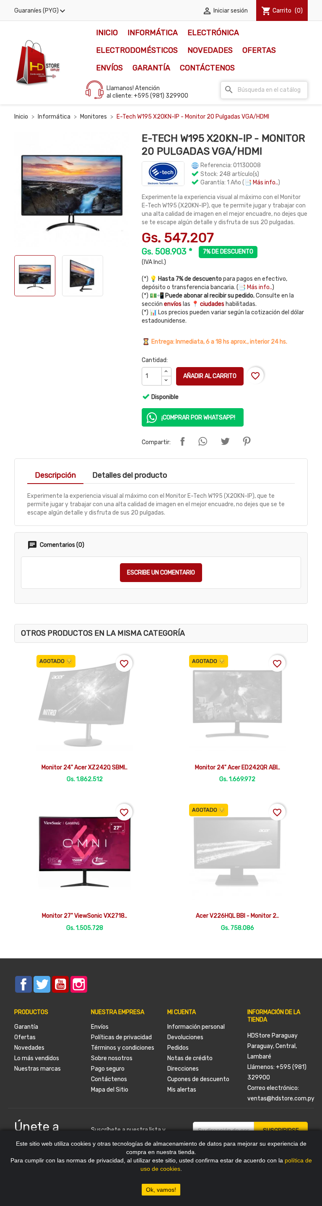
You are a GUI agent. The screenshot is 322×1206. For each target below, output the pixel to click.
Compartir (182, 441)
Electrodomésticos (137, 50)
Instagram (78, 984)
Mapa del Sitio (109, 1089)
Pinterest (246, 441)
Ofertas (259, 50)
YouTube (60, 984)
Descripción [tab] (55, 475)
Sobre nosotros (111, 1058)
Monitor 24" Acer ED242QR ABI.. (237, 767)
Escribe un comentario (161, 572)
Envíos (109, 67)
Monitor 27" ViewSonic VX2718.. (84, 915)
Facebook (23, 984)
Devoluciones (185, 1037)
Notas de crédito (190, 1058)
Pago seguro (108, 1068)
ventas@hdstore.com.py (280, 1098)
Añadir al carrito (209, 376)
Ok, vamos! (161, 1189)
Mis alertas (181, 1089)
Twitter (42, 984)
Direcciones (183, 1068)
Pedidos (178, 1047)
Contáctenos (207, 67)
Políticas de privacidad (121, 1037)
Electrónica (213, 32)
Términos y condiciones (122, 1047)
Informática (152, 32)
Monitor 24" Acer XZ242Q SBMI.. (84, 767)
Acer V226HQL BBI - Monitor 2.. (237, 915)
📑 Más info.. (261, 182)
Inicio (107, 32)
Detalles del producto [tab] (129, 475)
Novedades (210, 50)
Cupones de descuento (198, 1079)
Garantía (151, 67)
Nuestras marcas (37, 1068)
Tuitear (225, 441)
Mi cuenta (181, 1012)
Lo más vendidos (36, 1058)
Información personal (196, 1026)
